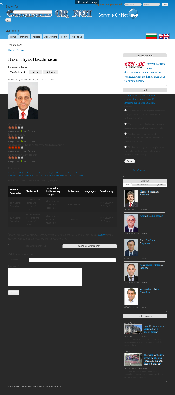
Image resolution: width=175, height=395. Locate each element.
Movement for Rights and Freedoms (51, 172)
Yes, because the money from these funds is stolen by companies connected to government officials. (144, 137)
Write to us (76, 36)
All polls (130, 170)
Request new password (108, 4)
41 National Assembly (27, 172)
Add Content (50, 36)
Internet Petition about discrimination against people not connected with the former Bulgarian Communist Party (144, 72)
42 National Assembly (27, 175)
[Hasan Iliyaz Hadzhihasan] (23, 121)
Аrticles (36, 36)
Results (141, 170)
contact (101, 234)
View (18, 71)
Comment (13, 265)
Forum (64, 36)
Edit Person (50, 71)
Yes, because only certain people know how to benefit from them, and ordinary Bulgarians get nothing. (144, 151)
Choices (128, 106)
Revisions (35, 71)
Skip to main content (87, 2)
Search (9, 11)
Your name (13, 259)
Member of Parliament (75, 172)
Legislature (12, 172)
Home (13, 36)
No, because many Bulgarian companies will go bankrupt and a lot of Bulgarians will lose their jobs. (144, 114)
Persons (24, 36)
